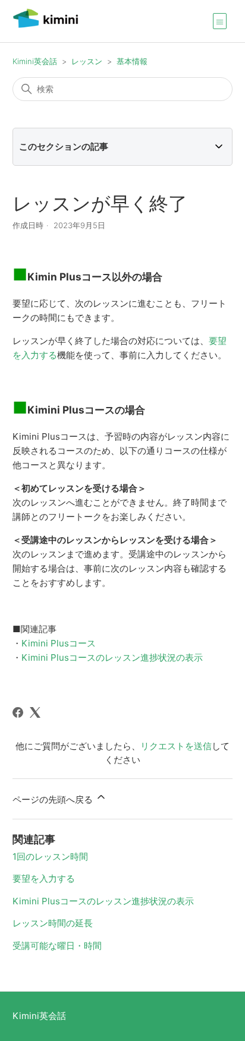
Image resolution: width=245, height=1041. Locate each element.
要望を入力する (43, 878)
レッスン (86, 61)
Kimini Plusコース (58, 643)
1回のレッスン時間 (50, 856)
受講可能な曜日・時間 (57, 945)
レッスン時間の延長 (52, 923)
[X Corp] (35, 712)
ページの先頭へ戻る (53, 799)
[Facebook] (17, 712)
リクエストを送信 (176, 746)
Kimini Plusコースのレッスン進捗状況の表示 (112, 657)
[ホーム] (45, 27)
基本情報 (132, 61)
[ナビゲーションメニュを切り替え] (220, 21)
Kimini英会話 (34, 61)
